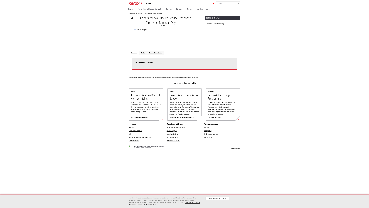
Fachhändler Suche (172, 137)
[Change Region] (213, 4)
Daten (143, 53)
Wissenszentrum (211, 124)
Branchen (169, 9)
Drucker (130, 9)
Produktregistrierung (173, 134)
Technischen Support (203, 9)
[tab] (134, 53)
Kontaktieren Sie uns (175, 124)
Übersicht (134, 53)
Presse (206, 127)
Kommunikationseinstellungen (176, 127)
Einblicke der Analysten (211, 134)
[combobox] (228, 4)
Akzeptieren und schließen (217, 198)
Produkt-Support (172, 131)
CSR (130, 134)
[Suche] (238, 4)
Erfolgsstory (208, 131)
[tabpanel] (184, 64)
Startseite (141, 3)
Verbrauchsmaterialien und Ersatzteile (149, 9)
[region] (184, 201)
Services (189, 9)
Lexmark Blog (208, 137)
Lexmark (132, 124)
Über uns (131, 127)
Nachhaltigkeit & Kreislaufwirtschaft (140, 137)
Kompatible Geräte (155, 53)
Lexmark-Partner (134, 141)
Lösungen (179, 9)
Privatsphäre (235, 149)
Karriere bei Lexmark (135, 131)
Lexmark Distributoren (173, 141)
